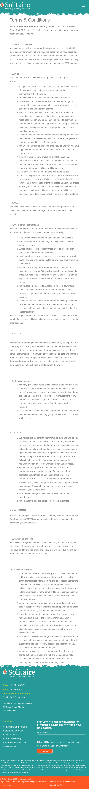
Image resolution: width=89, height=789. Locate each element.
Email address (43, 732)
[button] (83, 6)
